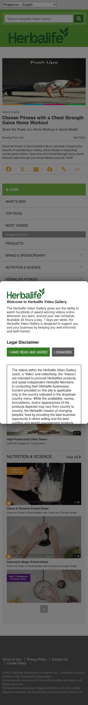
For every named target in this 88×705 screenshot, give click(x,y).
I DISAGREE (63, 352)
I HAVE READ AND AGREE (28, 352)
